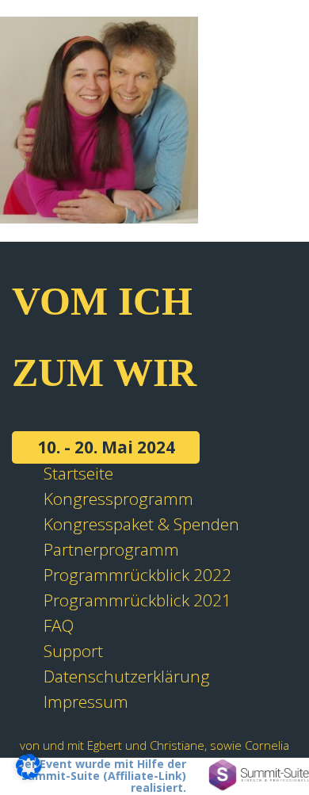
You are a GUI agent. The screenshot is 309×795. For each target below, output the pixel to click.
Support (73, 651)
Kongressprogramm (118, 498)
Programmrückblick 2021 (137, 600)
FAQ (59, 625)
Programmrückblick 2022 (137, 575)
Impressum (86, 701)
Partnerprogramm (111, 549)
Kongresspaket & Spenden (141, 524)
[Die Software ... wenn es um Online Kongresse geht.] (258, 775)
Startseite (78, 473)
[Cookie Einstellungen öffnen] (28, 773)
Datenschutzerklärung (127, 676)
